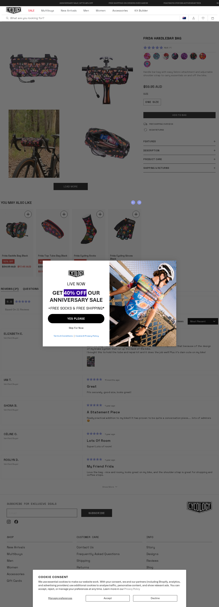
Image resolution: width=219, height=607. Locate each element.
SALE (31, 10)
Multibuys (47, 10)
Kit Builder (141, 10)
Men (86, 10)
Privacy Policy (132, 589)
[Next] (139, 202)
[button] (212, 18)
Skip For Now (76, 327)
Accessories (120, 10)
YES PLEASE (76, 318)
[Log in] (193, 18)
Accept (108, 598)
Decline (155, 598)
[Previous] (133, 202)
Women (101, 10)
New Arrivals (69, 10)
